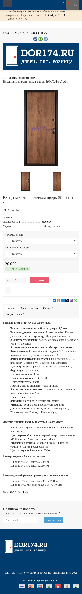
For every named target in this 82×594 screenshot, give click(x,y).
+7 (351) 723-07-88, (56, 15)
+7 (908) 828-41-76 (36, 32)
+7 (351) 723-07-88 (13, 32)
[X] (67, 300)
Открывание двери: (18, 247)
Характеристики (30, 308)
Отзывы (48, 307)
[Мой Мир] (63, 300)
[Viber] (71, 300)
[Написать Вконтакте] (35, 39)
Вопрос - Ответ (15, 314)
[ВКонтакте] (54, 300)
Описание (11, 308)
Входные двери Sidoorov (22, 77)
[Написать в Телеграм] (46, 39)
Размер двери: (15, 234)
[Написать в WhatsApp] (40, 39)
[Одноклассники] (58, 300)
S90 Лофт (15, 492)
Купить (40, 280)
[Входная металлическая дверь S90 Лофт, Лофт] (41, 128)
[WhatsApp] (75, 300)
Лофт (25, 492)
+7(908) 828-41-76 (16, 19)
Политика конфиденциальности (40, 580)
